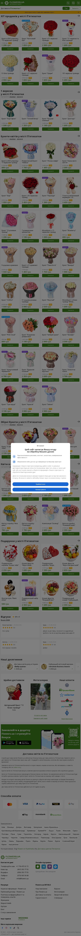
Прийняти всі (40, 484)
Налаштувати (40, 489)
